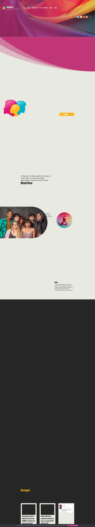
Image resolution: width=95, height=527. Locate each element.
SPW (41, 8)
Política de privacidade (73, 525)
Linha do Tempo (34, 8)
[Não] (93, 525)
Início (25, 8)
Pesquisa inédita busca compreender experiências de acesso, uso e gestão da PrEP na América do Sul (47, 519)
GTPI (38, 8)
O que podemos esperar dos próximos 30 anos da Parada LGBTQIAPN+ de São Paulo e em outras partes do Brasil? (28, 519)
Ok (68, 525)
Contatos (55, 8)
